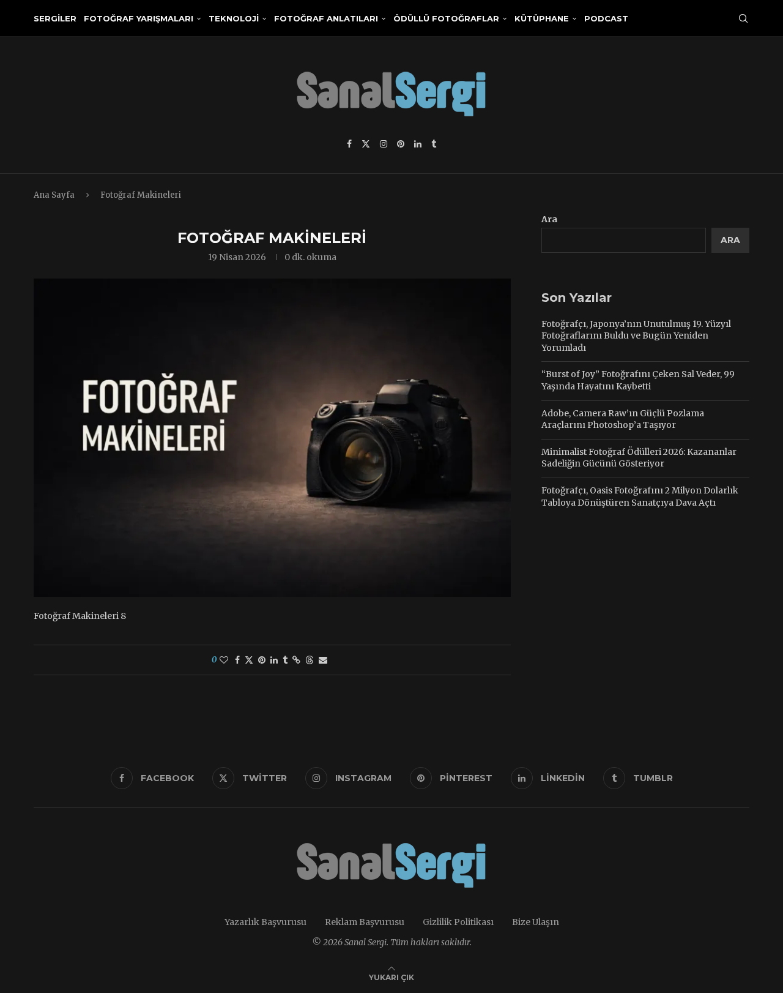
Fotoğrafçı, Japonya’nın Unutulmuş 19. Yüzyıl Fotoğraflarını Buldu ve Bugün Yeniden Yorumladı (636, 335)
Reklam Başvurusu (364, 921)
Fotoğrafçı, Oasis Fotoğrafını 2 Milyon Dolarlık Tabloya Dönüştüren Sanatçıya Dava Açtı (639, 496)
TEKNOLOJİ (234, 18)
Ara (549, 219)
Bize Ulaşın (535, 921)
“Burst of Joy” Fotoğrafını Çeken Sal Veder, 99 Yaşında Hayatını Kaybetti (638, 380)
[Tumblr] (433, 144)
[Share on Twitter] (249, 659)
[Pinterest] (400, 144)
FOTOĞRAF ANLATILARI (326, 18)
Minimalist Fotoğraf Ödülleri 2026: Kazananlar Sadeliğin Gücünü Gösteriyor (639, 458)
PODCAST (606, 18)
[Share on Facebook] (237, 659)
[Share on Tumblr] (285, 659)
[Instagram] (383, 144)
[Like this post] (224, 659)
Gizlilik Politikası (458, 921)
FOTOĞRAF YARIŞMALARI (138, 18)
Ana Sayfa (54, 195)
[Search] (743, 18)
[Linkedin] (417, 144)
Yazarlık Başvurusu (265, 921)
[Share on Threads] (309, 659)
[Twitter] (366, 144)
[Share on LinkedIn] (274, 659)
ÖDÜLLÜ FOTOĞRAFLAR (446, 18)
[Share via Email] (323, 659)
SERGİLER (55, 18)
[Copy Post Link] (296, 659)
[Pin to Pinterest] (261, 659)
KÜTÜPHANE (541, 18)
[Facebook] (349, 144)
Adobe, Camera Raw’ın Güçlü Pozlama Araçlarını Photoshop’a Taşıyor (622, 419)
